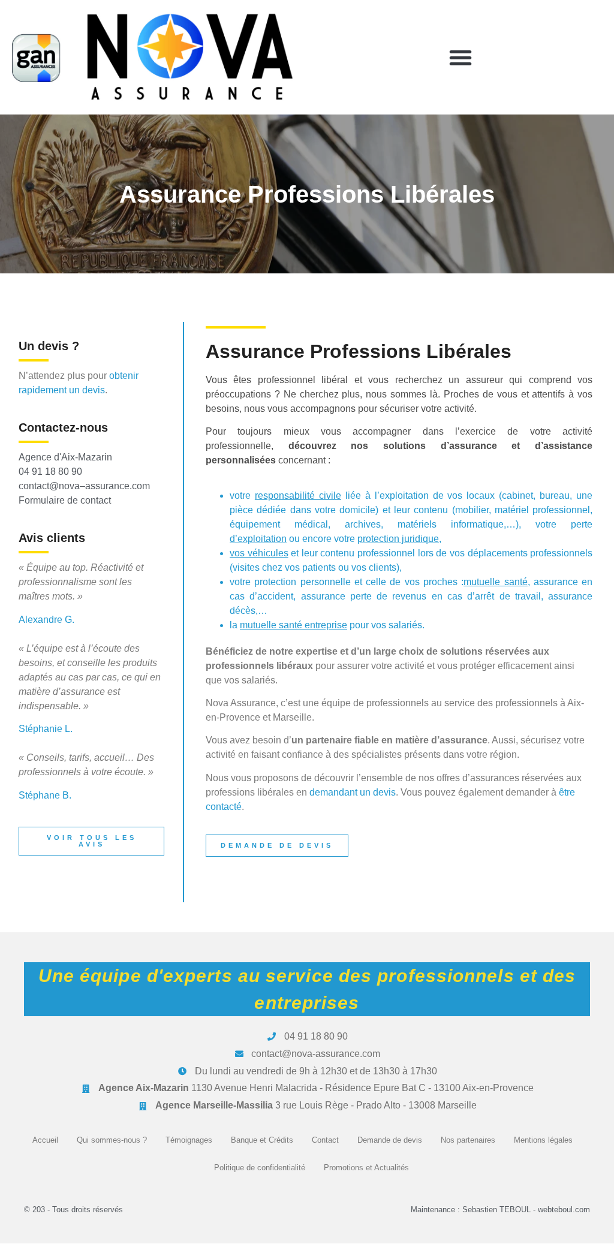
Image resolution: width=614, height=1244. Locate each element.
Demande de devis (389, 1139)
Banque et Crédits (262, 1139)
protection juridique (398, 539)
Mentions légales (543, 1139)
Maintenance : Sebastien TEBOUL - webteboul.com (500, 1209)
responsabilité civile (298, 495)
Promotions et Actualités (366, 1167)
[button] (460, 58)
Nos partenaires (468, 1139)
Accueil (45, 1139)
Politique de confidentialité (259, 1167)
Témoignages (188, 1139)
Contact (325, 1139)
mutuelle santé (495, 582)
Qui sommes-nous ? (112, 1139)
